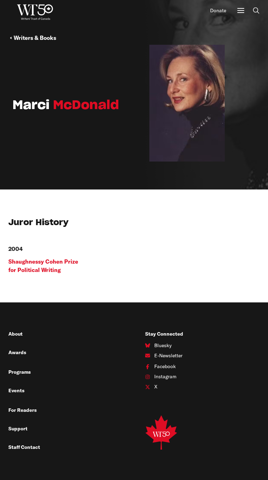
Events (16, 390)
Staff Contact (24, 447)
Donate (218, 10)
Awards (17, 352)
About (15, 334)
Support (18, 428)
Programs (19, 372)
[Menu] (240, 10)
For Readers (22, 410)
